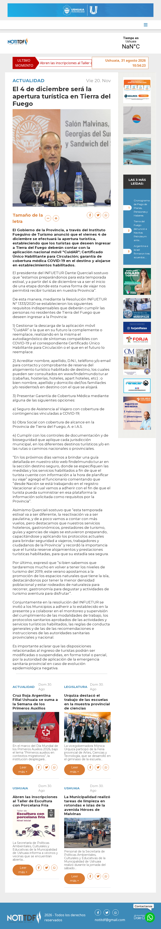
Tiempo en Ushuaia (130, 43)
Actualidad (28, 80)
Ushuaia (20, 788)
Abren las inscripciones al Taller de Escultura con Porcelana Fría (71, 63)
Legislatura (75, 687)
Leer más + (22, 769)
